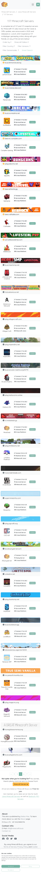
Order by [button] (6, 42)
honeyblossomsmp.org (14, 729)
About (22, 819)
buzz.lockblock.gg (12, 625)
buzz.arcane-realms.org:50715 (16, 370)
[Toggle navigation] (32, 4)
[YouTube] (15, 838)
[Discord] (3, 838)
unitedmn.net (10, 574)
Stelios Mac (25, 816)
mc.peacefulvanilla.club (14, 675)
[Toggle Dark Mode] (38, 4)
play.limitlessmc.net (12, 446)
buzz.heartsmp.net (12, 265)
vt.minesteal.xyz (11, 420)
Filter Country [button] (8, 46)
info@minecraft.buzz (15, 828)
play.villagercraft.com (13, 319)
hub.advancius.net (12, 292)
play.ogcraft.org (11, 523)
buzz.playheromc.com (13, 755)
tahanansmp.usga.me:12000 (16, 650)
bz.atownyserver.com (13, 549)
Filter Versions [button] (23, 46)
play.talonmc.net (11, 164)
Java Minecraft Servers (11, 796)
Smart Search (27, 50)
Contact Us (6, 831)
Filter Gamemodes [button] (10, 50)
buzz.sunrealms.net (12, 113)
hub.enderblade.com (13, 473)
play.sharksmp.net (12, 599)
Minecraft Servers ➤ (21, 784)
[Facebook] (7, 838)
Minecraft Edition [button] (20, 42)
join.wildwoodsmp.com (13, 240)
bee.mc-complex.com (13, 138)
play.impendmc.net (12, 344)
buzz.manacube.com (13, 88)
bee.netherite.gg (11, 189)
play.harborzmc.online (13, 395)
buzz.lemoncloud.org (13, 63)
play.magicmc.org (12, 702)
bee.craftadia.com (12, 214)
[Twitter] (11, 838)
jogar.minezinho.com (13, 498)
